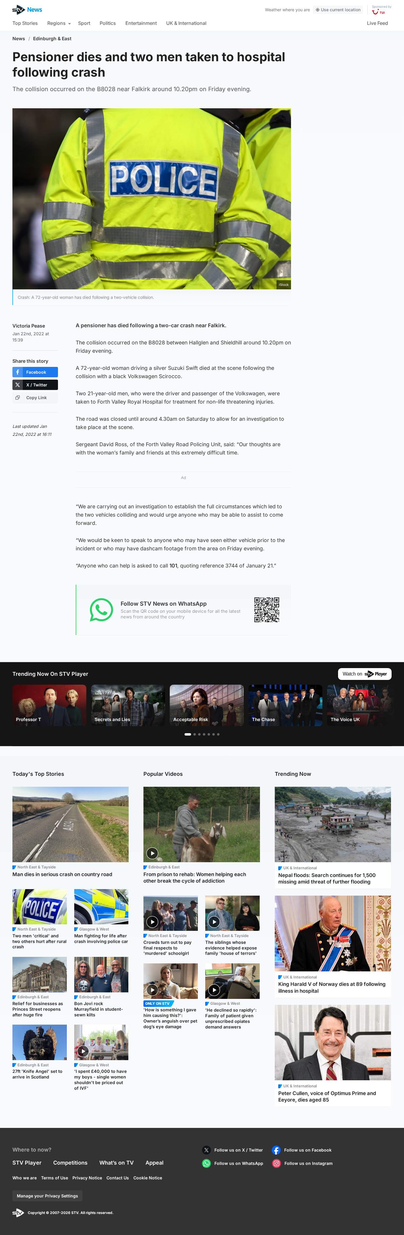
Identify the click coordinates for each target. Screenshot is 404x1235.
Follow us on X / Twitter (238, 1149)
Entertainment (141, 23)
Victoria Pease (28, 326)
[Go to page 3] (199, 734)
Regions (56, 23)
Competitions (70, 1163)
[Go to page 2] (194, 734)
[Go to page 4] (204, 734)
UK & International (186, 23)
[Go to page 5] (209, 734)
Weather (273, 9)
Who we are (24, 1177)
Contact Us (117, 1177)
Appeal (155, 1163)
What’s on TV (116, 1163)
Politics (108, 23)
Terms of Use (54, 1177)
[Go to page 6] (213, 734)
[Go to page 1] (188, 734)
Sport (84, 23)
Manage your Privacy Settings (47, 1195)
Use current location (341, 9)
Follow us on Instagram (309, 1163)
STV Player (26, 1163)
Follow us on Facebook (308, 1149)
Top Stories (25, 23)
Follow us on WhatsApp (238, 1163)
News (18, 38)
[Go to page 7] (218, 734)
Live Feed (377, 23)
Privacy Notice (87, 1177)
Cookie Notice (147, 1177)
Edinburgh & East (52, 38)
